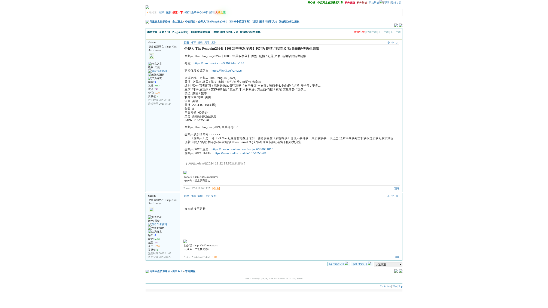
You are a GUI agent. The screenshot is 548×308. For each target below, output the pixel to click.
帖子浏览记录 (337, 264)
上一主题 (383, 32)
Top (400, 286)
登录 (161, 12)
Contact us (385, 286)
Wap (394, 286)
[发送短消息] (156, 75)
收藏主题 (371, 32)
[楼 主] (216, 188)
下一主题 (395, 32)
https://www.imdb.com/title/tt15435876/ (240, 153)
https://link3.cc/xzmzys (226, 70)
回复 (186, 42)
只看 (207, 42)
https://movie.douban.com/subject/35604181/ (242, 149)
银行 (187, 12)
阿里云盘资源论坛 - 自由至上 (166, 21)
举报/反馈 (359, 32)
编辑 (200, 42)
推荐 (193, 42)
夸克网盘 (190, 21)
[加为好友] (155, 78)
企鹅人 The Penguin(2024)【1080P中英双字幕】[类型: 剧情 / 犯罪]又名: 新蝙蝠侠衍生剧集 (248, 21)
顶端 (396, 188)
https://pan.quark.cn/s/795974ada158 (219, 63)
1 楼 (214, 257)
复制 (213, 42)
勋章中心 (196, 12)
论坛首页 (396, 2)
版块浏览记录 (360, 264)
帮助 (386, 2)
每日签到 (208, 12)
